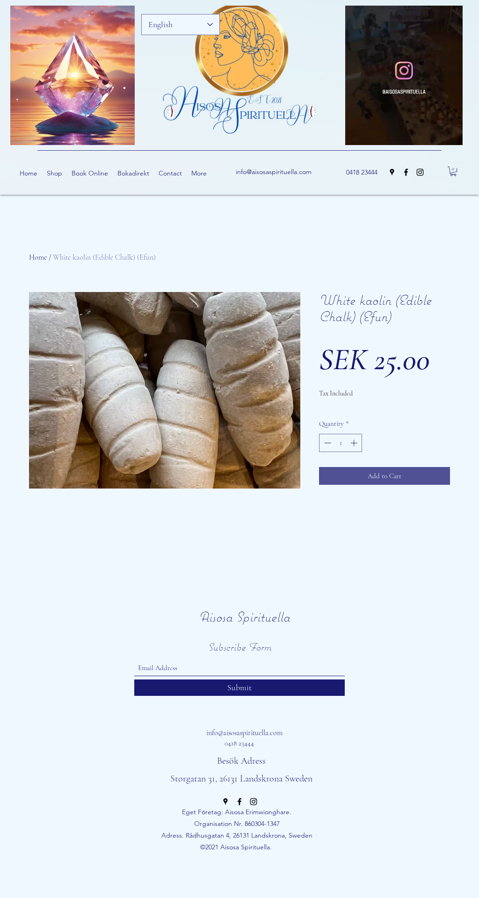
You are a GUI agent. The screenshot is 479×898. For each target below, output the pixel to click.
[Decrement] (326, 443)
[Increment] (354, 443)
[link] (453, 171)
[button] (451, 134)
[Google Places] (392, 172)
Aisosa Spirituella (244, 616)
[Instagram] (420, 172)
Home (38, 257)
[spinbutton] (340, 443)
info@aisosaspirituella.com (274, 172)
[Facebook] (406, 172)
